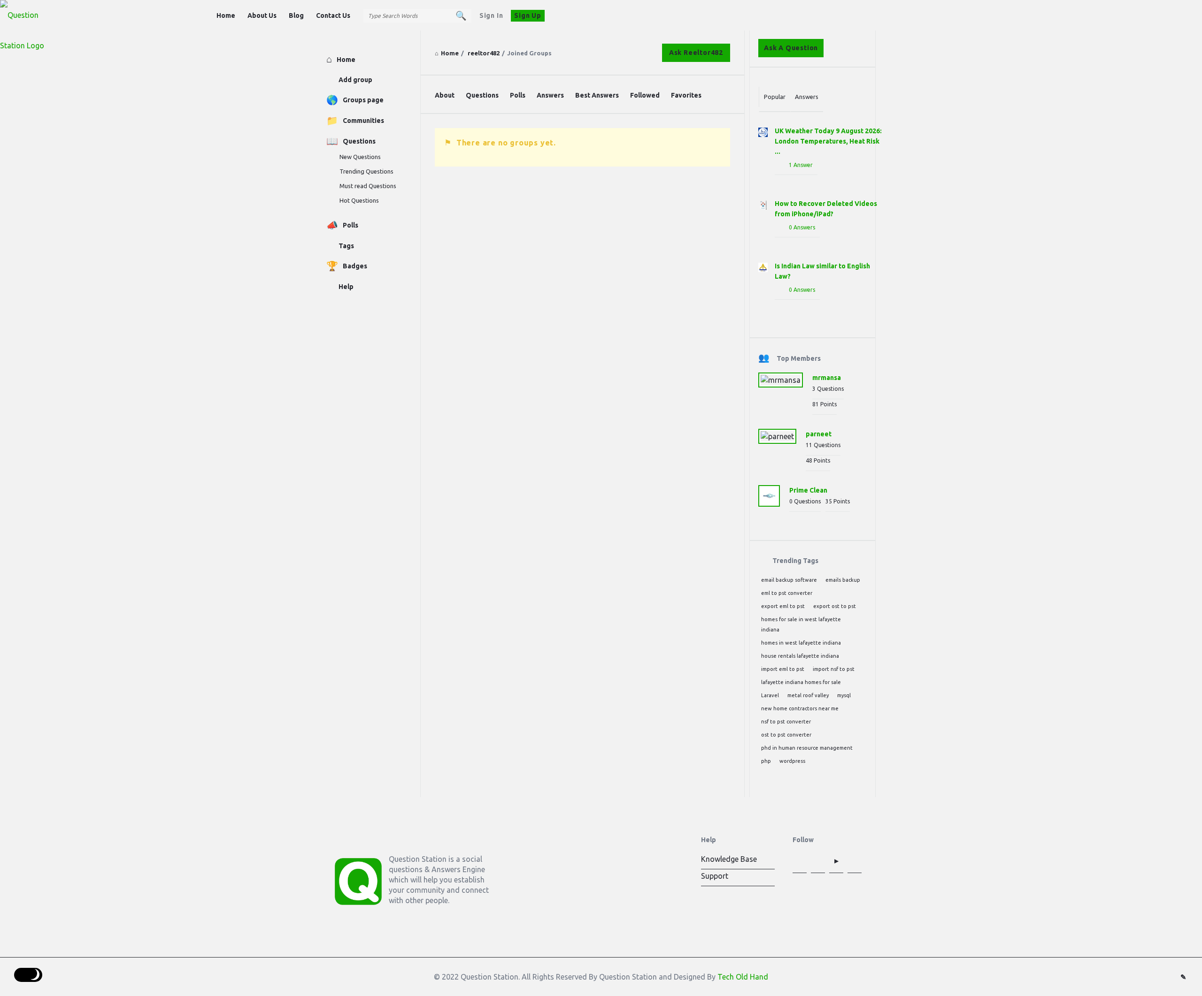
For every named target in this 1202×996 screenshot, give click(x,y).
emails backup (842, 580)
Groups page (363, 100)
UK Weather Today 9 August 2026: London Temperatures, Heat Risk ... (828, 141)
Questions (482, 95)
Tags (346, 246)
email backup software (789, 580)
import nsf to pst (834, 669)
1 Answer (801, 165)
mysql (844, 695)
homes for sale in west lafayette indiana (801, 624)
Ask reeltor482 (696, 52)
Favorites (686, 95)
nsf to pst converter (786, 721)
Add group (355, 80)
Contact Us (333, 15)
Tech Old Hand (742, 977)
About (445, 95)
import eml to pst (782, 669)
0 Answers (802, 227)
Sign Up (527, 15)
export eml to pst (783, 606)
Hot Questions (359, 200)
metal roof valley (808, 695)
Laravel (770, 695)
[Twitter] (818, 861)
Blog (296, 15)
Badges (355, 266)
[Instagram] (855, 861)
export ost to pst (834, 606)
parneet (819, 434)
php (766, 761)
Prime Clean (808, 490)
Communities (363, 120)
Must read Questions (367, 185)
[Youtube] (836, 861)
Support (714, 876)
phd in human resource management (807, 748)
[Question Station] (47, 15)
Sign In (491, 15)
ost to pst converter (786, 734)
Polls (517, 95)
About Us (262, 15)
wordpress (792, 761)
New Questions (360, 156)
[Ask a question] (1183, 977)
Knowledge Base (729, 859)
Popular (775, 96)
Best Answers (597, 95)
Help (346, 286)
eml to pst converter (786, 593)
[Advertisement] (582, 255)
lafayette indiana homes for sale (801, 682)
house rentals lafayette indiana (800, 656)
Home (225, 15)
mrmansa (826, 377)
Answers (550, 95)
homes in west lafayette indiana (801, 643)
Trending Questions (366, 171)
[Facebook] (800, 861)
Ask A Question (791, 48)
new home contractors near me (800, 708)
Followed (645, 95)
